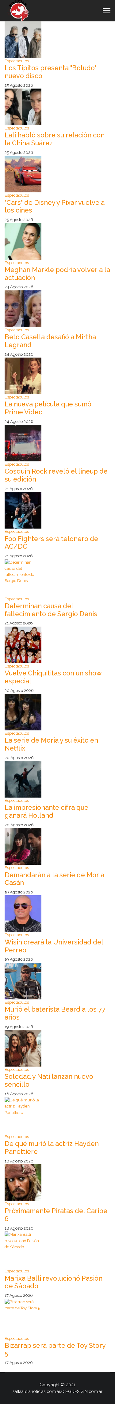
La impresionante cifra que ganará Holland (46, 811)
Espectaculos (17, 61)
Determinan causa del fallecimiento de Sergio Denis (51, 610)
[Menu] (106, 10)
